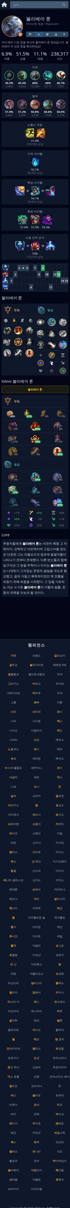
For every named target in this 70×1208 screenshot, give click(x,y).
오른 (36, 1076)
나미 (13, 721)
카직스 (60, 880)
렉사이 (13, 908)
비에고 (36, 683)
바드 (13, 1095)
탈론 (59, 1020)
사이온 (36, 721)
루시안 (13, 936)
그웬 (13, 702)
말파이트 (13, 1030)
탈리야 (60, 1030)
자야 (59, 674)
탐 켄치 (59, 1039)
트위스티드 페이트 (60, 1081)
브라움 (13, 1179)
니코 (13, 786)
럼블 (13, 871)
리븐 (13, 973)
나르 (13, 711)
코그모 (60, 945)
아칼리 (36, 945)
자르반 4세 (59, 665)
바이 (13, 1114)
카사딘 (60, 842)
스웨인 (36, 833)
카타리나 (59, 889)
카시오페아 (59, 861)
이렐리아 (36, 1170)
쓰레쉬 (36, 889)
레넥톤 (13, 889)
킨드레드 (59, 1002)
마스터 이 (13, 1002)
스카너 (36, 842)
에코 (36, 1039)
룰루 (13, 945)
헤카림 (60, 1170)
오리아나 (36, 1086)
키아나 (60, 992)
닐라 (13, 796)
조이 (59, 768)
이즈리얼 (36, 1189)
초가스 (60, 814)
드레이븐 (13, 824)
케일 (59, 936)
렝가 (13, 927)
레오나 (13, 899)
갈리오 (13, 665)
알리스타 (36, 983)
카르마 (60, 824)
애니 (36, 1002)
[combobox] (39, 4)
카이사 (60, 871)
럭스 (13, 861)
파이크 (60, 1114)
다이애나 (13, 814)
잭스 (59, 721)
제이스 (60, 758)
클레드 (60, 983)
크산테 (60, 973)
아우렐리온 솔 (36, 917)
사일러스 (36, 730)
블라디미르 (36, 665)
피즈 (59, 1151)
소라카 (36, 796)
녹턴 (13, 758)
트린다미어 (59, 1067)
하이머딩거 (59, 1161)
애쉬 (36, 1020)
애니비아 (36, 1011)
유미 (36, 1161)
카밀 (59, 833)
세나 (36, 749)
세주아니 (36, 768)
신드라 (36, 871)
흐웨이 (60, 1179)
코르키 (60, 955)
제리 (59, 749)
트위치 (60, 1095)
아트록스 (36, 964)
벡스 (13, 1142)
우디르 (36, 1123)
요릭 (36, 1114)
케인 (59, 927)
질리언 (60, 796)
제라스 (60, 740)
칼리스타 (59, 899)
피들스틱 (59, 1133)
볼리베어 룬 (35, 389)
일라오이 (59, 655)
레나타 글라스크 (13, 880)
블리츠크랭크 (36, 674)
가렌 (13, 655)
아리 (36, 899)
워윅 (36, 1142)
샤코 (36, 740)
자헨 (59, 702)
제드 (59, 730)
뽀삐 (36, 702)
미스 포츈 (13, 1076)
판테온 (60, 1123)
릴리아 (13, 992)
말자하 (13, 1020)
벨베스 (13, 1151)
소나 (36, 786)
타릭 (59, 1011)
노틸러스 (13, 749)
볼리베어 (13, 1170)
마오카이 (13, 1011)
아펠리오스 (36, 973)
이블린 (36, 1179)
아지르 (36, 936)
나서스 (13, 730)
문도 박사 (13, 1067)
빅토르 (36, 693)
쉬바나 (36, 814)
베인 (13, 1133)
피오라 (60, 1142)
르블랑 (13, 955)
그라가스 (13, 683)
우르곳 (36, 1133)
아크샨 (36, 955)
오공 (36, 1058)
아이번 (36, 927)
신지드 (36, 880)
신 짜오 (36, 861)
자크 (59, 693)
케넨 (59, 908)
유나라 (36, 1151)
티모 (59, 1104)
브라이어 (13, 1189)
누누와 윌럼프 (13, 768)
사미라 (36, 711)
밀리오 (13, 1086)
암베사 (36, 992)
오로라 (36, 1067)
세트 (36, 777)
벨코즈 (13, 1161)
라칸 (13, 842)
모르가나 (13, 1058)
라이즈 (13, 833)
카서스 (60, 852)
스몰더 (36, 824)
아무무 (36, 908)
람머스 (13, 852)
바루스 (13, 1104)
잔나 (59, 711)
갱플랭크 (13, 674)
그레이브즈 (13, 693)
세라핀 (36, 758)
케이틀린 (59, 917)
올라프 (36, 1095)
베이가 (13, 1123)
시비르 (36, 852)
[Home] (4, 4)
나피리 (13, 740)
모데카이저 (13, 1048)
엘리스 (36, 1048)
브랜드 (36, 655)
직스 (59, 777)
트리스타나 (59, 1058)
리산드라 (13, 983)
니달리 (13, 777)
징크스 (60, 805)
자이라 (60, 683)
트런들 (60, 1048)
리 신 (13, 964)
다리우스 (13, 805)
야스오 (36, 1030)
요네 (36, 1104)
